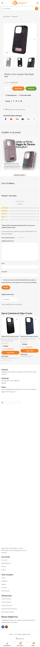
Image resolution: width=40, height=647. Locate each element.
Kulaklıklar (4, 581)
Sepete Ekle (18, 88)
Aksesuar (4, 339)
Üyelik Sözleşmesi (6, 605)
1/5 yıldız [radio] (18, 237)
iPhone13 (15, 16)
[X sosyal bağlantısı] (14, 101)
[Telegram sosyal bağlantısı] (21, 101)
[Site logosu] (20, 3)
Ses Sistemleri (5, 591)
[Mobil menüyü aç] (2, 3)
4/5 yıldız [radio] (22, 237)
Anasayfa (4, 560)
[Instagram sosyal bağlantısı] (6, 626)
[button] (5, 40)
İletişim (3, 570)
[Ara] (36, 8)
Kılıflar (10, 339)
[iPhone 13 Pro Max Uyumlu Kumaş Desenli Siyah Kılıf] (10, 326)
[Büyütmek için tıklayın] (7, 52)
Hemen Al (31, 88)
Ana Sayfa (6, 16)
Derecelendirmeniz (8, 237)
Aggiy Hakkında (6, 563)
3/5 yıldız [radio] (21, 237)
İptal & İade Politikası (7, 612)
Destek (3, 566)
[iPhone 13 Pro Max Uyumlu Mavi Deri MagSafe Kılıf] (29, 326)
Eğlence (3, 584)
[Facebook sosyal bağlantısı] (11, 101)
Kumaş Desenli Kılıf (7, 341)
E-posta (4, 271)
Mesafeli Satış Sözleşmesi (9, 609)
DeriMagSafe (24, 339)
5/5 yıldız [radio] (24, 237)
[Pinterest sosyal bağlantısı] (16, 101)
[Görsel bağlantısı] (11, 473)
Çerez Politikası (6, 602)
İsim (3, 263)
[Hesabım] (38, 3)
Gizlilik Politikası (6, 599)
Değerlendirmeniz (7, 241)
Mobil (3, 578)
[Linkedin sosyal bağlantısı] (19, 101)
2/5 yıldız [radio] (19, 237)
